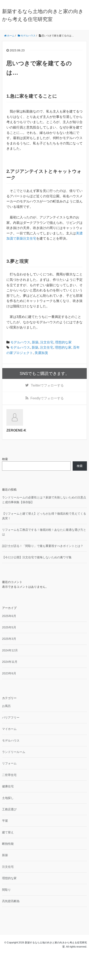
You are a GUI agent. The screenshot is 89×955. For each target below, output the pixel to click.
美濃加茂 (41, 353)
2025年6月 (9, 616)
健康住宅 (8, 786)
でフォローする (47, 385)
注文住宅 (46, 342)
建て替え (8, 832)
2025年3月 (9, 638)
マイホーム (9, 729)
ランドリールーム (13, 752)
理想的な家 (63, 342)
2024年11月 (9, 661)
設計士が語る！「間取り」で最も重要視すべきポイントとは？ (42, 546)
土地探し (8, 798)
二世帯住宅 (9, 775)
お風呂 (6, 706)
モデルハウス (20, 342)
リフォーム (9, 763)
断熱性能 (8, 843)
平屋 (5, 820)
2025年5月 (9, 627)
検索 (5, 459)
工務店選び (9, 809)
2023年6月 (9, 673)
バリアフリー (10, 717)
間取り (6, 889)
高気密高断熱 (10, 901)
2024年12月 (10, 650)
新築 (35, 342)
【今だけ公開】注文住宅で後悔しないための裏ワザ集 (37, 557)
